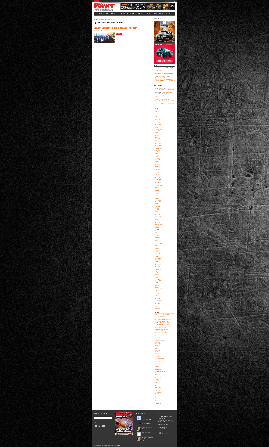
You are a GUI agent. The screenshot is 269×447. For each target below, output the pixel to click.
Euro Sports (157, 351)
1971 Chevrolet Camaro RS (160, 316)
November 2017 (158, 266)
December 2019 (158, 238)
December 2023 (158, 163)
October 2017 (157, 267)
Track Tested (157, 390)
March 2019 (157, 253)
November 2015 (158, 305)
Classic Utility (158, 342)
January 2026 (157, 122)
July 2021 (157, 208)
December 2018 (158, 258)
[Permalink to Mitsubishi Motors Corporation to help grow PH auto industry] (104, 42)
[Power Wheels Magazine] (104, 10)
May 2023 (157, 174)
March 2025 (157, 138)
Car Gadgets (157, 338)
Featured (157, 353)
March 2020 (157, 234)
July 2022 (157, 188)
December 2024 (158, 143)
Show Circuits (158, 387)
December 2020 (158, 219)
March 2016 (157, 298)
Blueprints (157, 335)
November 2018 (158, 259)
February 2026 (158, 121)
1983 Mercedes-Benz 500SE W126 (162, 324)
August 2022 (157, 187)
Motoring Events (131, 14)
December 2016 (158, 284)
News (100, 14)
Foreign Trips (157, 356)
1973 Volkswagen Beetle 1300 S (161, 318)
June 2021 (157, 209)
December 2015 (158, 303)
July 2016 (157, 292)
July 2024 (157, 151)
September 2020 (158, 224)
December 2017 (158, 264)
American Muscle (158, 334)
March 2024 (157, 158)
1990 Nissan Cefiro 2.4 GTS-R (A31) (162, 326)
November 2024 (158, 145)
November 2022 (158, 184)
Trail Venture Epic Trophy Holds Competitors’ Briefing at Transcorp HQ (113, 1)
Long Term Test (121, 14)
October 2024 (157, 146)
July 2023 (157, 171)
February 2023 (158, 179)
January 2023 (157, 180)
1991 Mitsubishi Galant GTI (160, 327)
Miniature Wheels (158, 369)
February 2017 (158, 280)
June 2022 (157, 190)
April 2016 (157, 296)
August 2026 (157, 111)
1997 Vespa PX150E (159, 330)
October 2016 (157, 287)
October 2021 (157, 203)
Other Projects (158, 377)
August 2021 (157, 206)
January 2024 (157, 161)
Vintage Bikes (158, 393)
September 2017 (158, 269)
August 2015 (157, 308)
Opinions (140, 14)
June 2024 (157, 153)
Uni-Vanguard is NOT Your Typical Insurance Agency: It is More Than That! (164, 89)
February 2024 (158, 159)
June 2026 (157, 114)
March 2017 (157, 279)
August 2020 (157, 226)
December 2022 (158, 182)
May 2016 (157, 295)
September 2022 (158, 185)
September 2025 (158, 129)
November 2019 (158, 240)
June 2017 (157, 274)
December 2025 (158, 124)
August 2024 (157, 150)
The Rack (161, 14)
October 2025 (157, 127)
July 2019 (157, 246)
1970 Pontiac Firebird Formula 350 (162, 314)
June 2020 (157, 229)
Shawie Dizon (157, 97)
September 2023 (158, 167)
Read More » (119, 33)
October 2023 (157, 166)
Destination (157, 345)
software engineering (159, 88)
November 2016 (158, 285)
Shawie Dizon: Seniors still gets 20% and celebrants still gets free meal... (147, 439)
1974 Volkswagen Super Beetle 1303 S (163, 319)
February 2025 (158, 140)
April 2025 (157, 137)
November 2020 (158, 221)
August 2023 (157, 169)
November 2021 (158, 201)
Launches (157, 366)
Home (96, 14)
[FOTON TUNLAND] (147, 9)
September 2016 (158, 288)
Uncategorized (158, 392)
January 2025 (157, 142)
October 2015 (157, 306)
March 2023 (157, 177)
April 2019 (157, 251)
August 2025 (157, 130)
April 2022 (157, 193)
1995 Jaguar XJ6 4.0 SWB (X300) (162, 329)
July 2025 (157, 132)
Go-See (156, 359)
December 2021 (158, 200)
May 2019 (157, 250)
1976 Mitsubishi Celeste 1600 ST (161, 321)
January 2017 (157, 282)
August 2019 (157, 245)
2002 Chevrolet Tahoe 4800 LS (161, 332)
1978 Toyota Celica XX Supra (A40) (162, 322)
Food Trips (157, 355)
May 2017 (157, 276)
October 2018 (157, 261)
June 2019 (157, 248)
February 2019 (158, 255)
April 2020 (157, 232)
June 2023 (157, 172)
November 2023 (158, 164)
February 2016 (158, 300)
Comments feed (158, 403)
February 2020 (158, 235)
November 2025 (158, 126)
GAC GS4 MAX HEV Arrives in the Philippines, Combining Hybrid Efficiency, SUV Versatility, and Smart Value (165, 80)
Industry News (158, 361)
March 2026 (157, 119)
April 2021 (157, 213)
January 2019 (157, 256)
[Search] (174, 1)
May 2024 (157, 155)
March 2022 (157, 195)
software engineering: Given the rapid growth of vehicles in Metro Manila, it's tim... (147, 418)
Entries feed (157, 401)
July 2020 (157, 227)
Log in (156, 400)
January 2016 (157, 301)
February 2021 (158, 216)
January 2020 (157, 237)
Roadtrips (157, 385)
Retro (155, 14)
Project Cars (148, 14)
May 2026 (157, 116)
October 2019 (157, 242)
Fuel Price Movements (159, 358)
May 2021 (157, 211)
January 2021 (157, 217)
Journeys (112, 14)
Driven (106, 14)
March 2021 (157, 214)
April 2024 (157, 156)
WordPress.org (158, 405)
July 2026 (157, 113)
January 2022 (157, 198)
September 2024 (158, 148)
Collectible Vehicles (159, 343)
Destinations (157, 347)
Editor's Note (157, 350)
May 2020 (157, 230)
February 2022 (158, 196)
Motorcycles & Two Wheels (160, 371)
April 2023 (157, 176)
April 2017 (157, 277)
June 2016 (157, 293)
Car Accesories (158, 337)
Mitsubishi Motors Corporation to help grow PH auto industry (115, 27)
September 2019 (158, 243)
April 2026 (157, 117)
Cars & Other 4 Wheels (159, 340)
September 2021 (158, 205)
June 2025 (157, 134)
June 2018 (157, 263)
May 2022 (157, 192)
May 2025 (157, 135)
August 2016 (157, 290)
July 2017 (157, 272)
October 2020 (157, 222)
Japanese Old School (159, 363)
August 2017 (157, 271)
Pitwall (156, 379)
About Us (168, 14)
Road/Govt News (158, 384)
